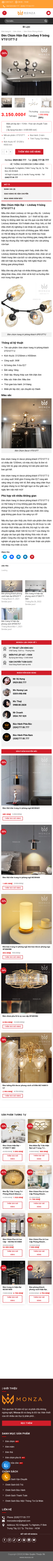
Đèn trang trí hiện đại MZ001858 (12, 1288)
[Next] (47, 71)
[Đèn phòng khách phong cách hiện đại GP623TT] (11, 586)
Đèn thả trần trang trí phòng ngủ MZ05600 (21, 877)
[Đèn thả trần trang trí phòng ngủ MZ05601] (26, 780)
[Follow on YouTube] (34, 1540)
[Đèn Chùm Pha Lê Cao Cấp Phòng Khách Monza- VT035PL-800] (40, 1177)
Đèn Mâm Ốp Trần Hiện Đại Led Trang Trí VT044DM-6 (39, 1146)
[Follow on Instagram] (9, 1540)
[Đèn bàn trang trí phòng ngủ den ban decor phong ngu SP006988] (26, 919)
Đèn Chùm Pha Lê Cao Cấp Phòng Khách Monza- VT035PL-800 (39, 1192)
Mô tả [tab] (7, 185)
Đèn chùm (17, 31)
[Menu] (4, 13)
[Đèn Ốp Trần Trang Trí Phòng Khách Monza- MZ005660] (13, 1177)
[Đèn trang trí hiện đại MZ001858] (13, 1273)
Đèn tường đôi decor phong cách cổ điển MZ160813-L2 (26, 1086)
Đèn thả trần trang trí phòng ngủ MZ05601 (21, 808)
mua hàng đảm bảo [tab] (13, 198)
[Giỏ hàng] (48, 13)
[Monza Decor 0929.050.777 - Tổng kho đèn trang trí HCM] (26, 13)
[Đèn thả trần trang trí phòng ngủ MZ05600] (26, 850)
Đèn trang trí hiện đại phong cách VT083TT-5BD (34, 596)
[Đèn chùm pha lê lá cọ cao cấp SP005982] (26, 988)
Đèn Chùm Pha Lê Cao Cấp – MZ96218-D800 (12, 1240)
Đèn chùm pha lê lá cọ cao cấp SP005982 (20, 1016)
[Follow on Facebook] (4, 1540)
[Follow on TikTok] (14, 1540)
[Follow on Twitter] (19, 1540)
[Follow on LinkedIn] (29, 1540)
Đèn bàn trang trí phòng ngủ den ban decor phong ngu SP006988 (26, 948)
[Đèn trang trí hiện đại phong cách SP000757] (11, 614)
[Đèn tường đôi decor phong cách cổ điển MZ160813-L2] (26, 1058)
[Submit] (45, 21)
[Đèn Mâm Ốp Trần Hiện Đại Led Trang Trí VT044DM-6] (40, 1131)
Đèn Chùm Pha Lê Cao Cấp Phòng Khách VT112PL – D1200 (38, 1240)
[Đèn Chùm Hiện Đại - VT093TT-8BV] (13, 1131)
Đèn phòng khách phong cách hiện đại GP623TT (38, 1288)
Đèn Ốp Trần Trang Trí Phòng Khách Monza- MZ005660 (13, 1192)
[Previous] (5, 71)
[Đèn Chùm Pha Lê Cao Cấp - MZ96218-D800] (13, 1225)
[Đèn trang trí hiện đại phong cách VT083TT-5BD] (35, 586)
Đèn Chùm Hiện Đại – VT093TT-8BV (12, 1146)
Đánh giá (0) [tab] (9, 189)
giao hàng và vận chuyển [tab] (16, 194)
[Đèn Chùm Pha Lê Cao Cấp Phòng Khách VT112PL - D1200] (40, 1225)
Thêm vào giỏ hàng (29, 151)
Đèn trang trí (6, 31)
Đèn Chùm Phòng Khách (33, 31)
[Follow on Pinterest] (24, 1540)
